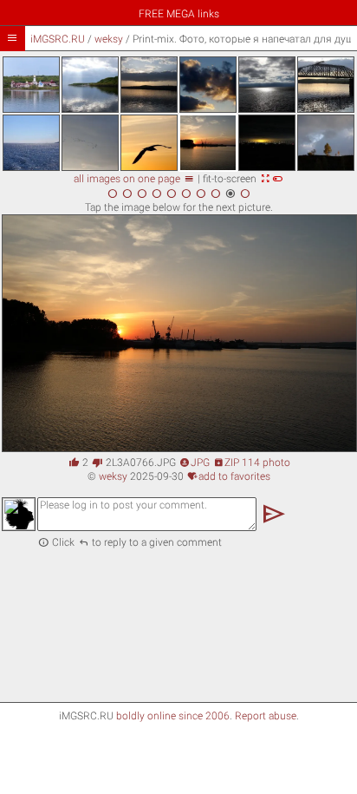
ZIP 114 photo (251, 462)
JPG (194, 462)
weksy (108, 39)
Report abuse (265, 716)
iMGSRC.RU (57, 39)
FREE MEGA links (179, 14)
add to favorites (228, 476)
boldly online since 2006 (173, 716)
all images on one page (134, 179)
